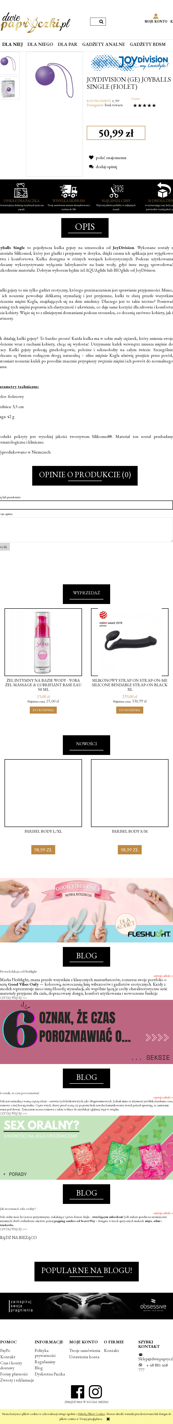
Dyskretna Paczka (50, 1374)
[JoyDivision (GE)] (130, 62)
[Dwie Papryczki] (35, 22)
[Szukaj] (101, 21)
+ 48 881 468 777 (153, 1367)
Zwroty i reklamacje (17, 1380)
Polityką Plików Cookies (91, 1414)
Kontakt (7, 1357)
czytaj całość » (163, 976)
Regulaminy (45, 1362)
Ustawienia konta (84, 1357)
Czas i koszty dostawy (11, 1365)
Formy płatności (13, 1374)
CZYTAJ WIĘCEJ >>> (13, 998)
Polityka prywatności (45, 1353)
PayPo (5, 1350)
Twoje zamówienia (84, 1350)
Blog (39, 1368)
